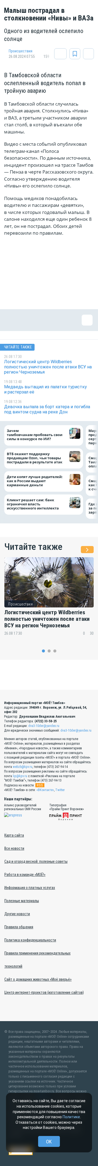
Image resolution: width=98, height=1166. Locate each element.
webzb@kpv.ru (22, 767)
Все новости (14, 848)
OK (49, 1141)
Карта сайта (14, 835)
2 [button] (49, 650)
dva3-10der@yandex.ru (43, 726)
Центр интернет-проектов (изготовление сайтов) (44, 992)
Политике (71, 1117)
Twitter (60, 790)
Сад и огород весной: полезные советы (36, 861)
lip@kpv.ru (20, 776)
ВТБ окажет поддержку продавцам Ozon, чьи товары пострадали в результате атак (34, 458)
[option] (49, 600)
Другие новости (17, 914)
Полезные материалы (21, 901)
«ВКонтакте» (45, 790)
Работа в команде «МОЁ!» (24, 874)
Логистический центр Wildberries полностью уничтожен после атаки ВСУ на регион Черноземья (47, 619)
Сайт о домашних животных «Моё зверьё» (38, 979)
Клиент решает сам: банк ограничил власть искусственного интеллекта (33, 504)
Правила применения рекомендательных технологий (37, 959)
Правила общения (18, 927)
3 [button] (54, 650)
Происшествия (20, 51)
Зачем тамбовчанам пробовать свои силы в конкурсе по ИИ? (34, 435)
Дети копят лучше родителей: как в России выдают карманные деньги (35, 481)
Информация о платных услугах (29, 887)
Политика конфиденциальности (30, 940)
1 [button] (43, 650)
